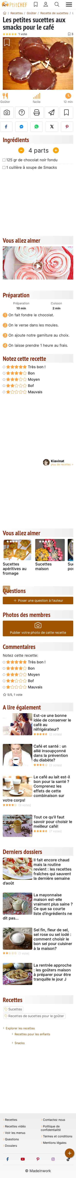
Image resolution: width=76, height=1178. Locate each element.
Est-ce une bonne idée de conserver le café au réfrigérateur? (52, 722)
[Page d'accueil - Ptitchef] (4, 13)
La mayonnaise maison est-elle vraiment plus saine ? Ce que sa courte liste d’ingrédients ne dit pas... (38, 906)
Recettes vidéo (15, 1126)
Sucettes (15, 1009)
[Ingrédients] (6, 589)
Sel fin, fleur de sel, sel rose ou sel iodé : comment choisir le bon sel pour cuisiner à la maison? (53, 939)
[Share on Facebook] (6, 127)
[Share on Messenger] (21, 127)
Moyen (33, 379)
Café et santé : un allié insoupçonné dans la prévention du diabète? (51, 753)
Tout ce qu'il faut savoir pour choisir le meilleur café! (53, 822)
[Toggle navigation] (69, 4)
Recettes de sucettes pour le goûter (36, 1016)
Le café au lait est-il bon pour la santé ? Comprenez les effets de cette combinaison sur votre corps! (36, 788)
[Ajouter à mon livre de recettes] (66, 113)
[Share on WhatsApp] (36, 127)
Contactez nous (54, 1120)
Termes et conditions (57, 1136)
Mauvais (34, 392)
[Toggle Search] (57, 4)
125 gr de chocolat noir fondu (32, 160)
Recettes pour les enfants (32, 1034)
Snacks (20, 1043)
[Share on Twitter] (52, 127)
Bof (30, 385)
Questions (12, 1139)
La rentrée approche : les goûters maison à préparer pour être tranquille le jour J (52, 972)
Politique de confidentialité (51, 1128)
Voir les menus (15, 1133)
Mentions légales (54, 1143)
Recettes (11, 1120)
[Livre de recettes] (36, 4)
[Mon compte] (46, 4)
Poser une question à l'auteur (40, 600)
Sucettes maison (43, 566)
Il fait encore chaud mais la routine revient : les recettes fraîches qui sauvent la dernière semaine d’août (37, 871)
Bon (31, 373)
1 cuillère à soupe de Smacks (31, 167)
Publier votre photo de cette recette (38, 632)
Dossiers (11, 1145)
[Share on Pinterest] (67, 127)
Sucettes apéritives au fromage (14, 569)
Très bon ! (36, 367)
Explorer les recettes (20, 1028)
